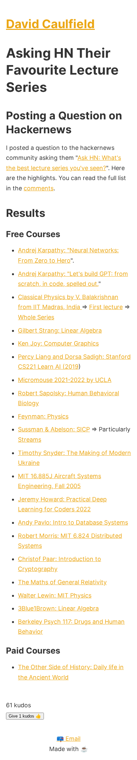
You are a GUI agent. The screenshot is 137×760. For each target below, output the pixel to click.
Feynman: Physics (43, 416)
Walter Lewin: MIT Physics (54, 595)
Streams (29, 439)
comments (39, 188)
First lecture (106, 306)
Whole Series (36, 317)
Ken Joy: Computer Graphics (58, 343)
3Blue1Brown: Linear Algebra (58, 608)
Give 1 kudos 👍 (25, 716)
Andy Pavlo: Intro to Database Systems (73, 522)
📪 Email (68, 738)
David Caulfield (50, 24)
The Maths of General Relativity (62, 582)
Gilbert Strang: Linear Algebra (60, 330)
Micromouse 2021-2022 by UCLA (64, 379)
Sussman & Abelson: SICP (54, 429)
